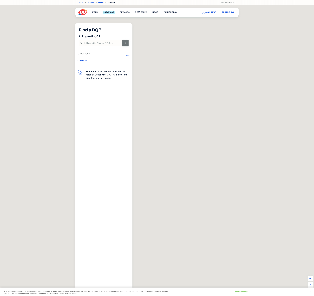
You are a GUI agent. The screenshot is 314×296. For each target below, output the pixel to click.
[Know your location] (310, 278)
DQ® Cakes (141, 12)
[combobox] (104, 43)
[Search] (125, 43)
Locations (90, 2)
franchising (170, 12)
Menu (95, 12)
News (155, 12)
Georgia (101, 2)
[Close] (310, 291)
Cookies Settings (241, 291)
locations (109, 12)
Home (81, 2)
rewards (125, 12)
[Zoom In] (310, 284)
